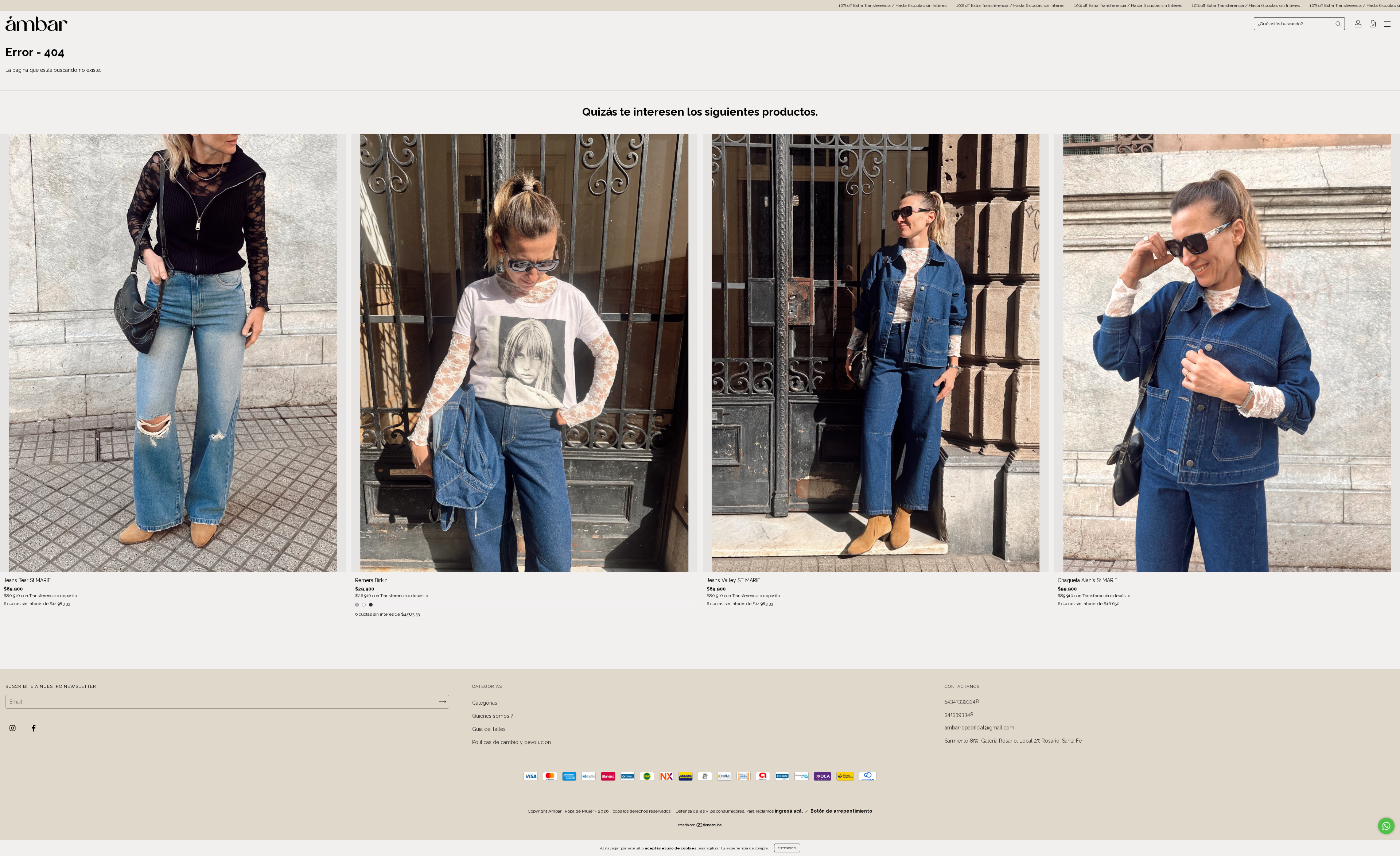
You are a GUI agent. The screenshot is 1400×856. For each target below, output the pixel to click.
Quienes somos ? (492, 716)
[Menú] (1387, 24)
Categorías (484, 703)
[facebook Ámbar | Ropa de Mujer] (34, 728)
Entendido (787, 848)
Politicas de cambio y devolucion (511, 742)
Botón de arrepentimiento (841, 811)
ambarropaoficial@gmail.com (979, 728)
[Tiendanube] (700, 826)
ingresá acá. (789, 811)
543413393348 (962, 701)
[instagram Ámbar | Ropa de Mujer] (13, 728)
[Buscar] (1338, 24)
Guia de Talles (489, 729)
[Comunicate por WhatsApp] (1386, 826)
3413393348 (959, 714)
